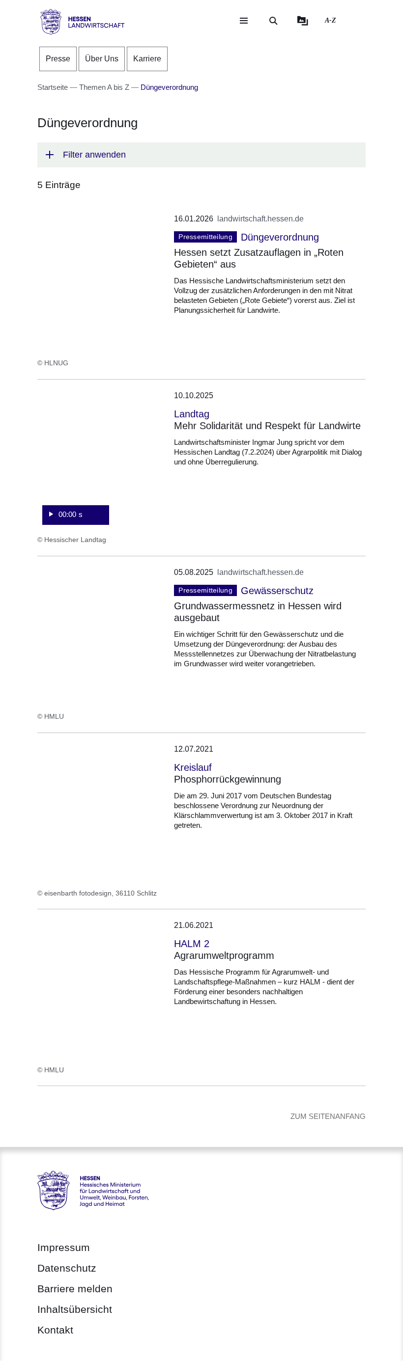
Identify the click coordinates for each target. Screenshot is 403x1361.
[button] (201, 155)
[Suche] (273, 20)
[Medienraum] (303, 20)
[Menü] (244, 20)
